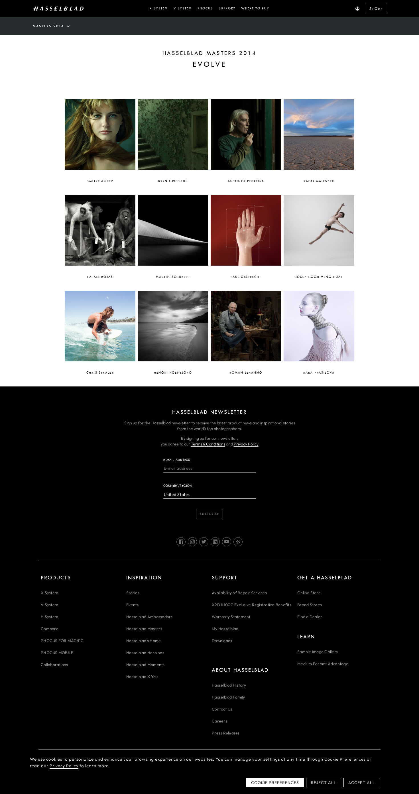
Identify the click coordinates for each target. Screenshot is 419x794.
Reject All (323, 782)
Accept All (361, 782)
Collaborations (54, 664)
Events (132, 604)
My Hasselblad (225, 628)
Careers (219, 721)
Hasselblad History (229, 685)
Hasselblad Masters (144, 628)
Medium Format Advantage (322, 663)
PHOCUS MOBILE (57, 652)
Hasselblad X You (142, 676)
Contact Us (222, 709)
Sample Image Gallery (317, 651)
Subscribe (209, 514)
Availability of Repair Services (239, 592)
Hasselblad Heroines (145, 652)
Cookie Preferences (345, 759)
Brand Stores (309, 604)
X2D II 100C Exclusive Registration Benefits (251, 604)
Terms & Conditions (208, 444)
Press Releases (226, 733)
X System (49, 592)
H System (49, 616)
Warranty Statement (231, 616)
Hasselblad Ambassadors (149, 616)
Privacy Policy (246, 444)
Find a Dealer (309, 616)
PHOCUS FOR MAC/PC (62, 640)
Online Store (309, 592)
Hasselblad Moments (145, 664)
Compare (49, 628)
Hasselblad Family (228, 697)
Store (376, 9)
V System (49, 604)
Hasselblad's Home (143, 640)
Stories (132, 592)
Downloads (222, 640)
